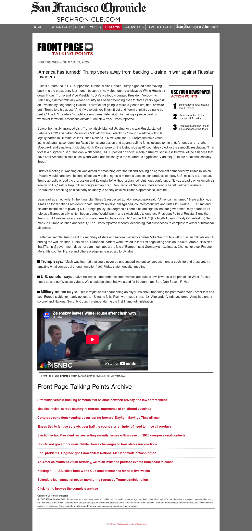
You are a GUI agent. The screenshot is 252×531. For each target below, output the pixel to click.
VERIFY (96, 26)
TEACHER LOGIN (160, 26)
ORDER (81, 26)
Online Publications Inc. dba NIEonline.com (129, 524)
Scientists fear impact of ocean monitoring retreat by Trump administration (92, 479)
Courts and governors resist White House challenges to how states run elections (97, 444)
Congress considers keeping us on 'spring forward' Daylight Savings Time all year (98, 417)
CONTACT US (133, 26)
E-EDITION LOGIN (58, 26)
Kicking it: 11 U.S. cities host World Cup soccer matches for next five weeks (93, 470)
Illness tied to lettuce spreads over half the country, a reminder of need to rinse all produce (104, 426)
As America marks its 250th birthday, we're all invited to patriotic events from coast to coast (105, 462)
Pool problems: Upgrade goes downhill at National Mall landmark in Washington (96, 453)
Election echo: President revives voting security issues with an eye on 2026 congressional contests (111, 435)
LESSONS (112, 26)
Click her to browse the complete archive (67, 488)
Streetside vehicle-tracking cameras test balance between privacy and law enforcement (102, 399)
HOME (37, 26)
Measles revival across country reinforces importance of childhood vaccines (94, 408)
